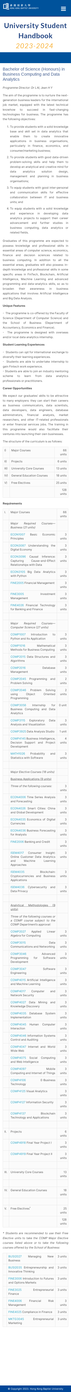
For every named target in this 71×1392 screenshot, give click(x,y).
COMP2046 (18, 690)
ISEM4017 (17, 853)
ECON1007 (18, 534)
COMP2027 (18, 931)
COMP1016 (18, 645)
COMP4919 (18, 1154)
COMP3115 (18, 720)
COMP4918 (18, 1142)
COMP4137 (18, 1113)
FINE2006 (17, 841)
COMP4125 (18, 1091)
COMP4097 (18, 1069)
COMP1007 (18, 634)
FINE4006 (15, 1301)
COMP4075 (18, 1058)
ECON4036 (18, 830)
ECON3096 (18, 556)
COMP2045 (18, 679)
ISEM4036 (18, 887)
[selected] (21, 6)
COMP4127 (18, 1102)
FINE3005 (17, 594)
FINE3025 (14, 1290)
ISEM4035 (17, 872)
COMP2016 (18, 668)
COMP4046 (18, 1035)
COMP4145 (18, 738)
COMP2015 (18, 656)
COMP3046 (18, 954)
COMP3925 (18, 731)
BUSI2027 (15, 1256)
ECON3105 (18, 572)
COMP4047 (18, 1046)
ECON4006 (18, 797)
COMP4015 (18, 980)
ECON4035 (18, 819)
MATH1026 (18, 753)
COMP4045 (18, 1024)
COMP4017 (18, 991)
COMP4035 (18, 1013)
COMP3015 (18, 942)
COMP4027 (18, 1002)
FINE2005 (17, 583)
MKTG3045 (16, 1319)
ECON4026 (18, 808)
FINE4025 (14, 1312)
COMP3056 (18, 705)
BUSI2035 (15, 1267)
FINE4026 (17, 605)
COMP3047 (18, 969)
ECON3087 (18, 545)
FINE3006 (15, 1278)
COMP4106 (18, 1080)
